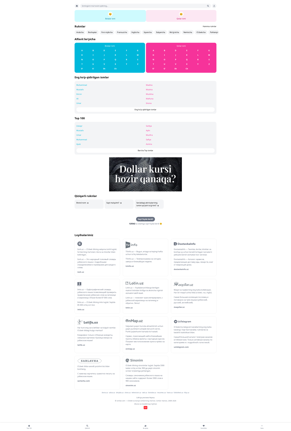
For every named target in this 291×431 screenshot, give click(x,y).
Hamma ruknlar (209, 26)
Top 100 (80, 118)
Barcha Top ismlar (145, 150)
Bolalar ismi (110, 46)
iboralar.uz (152, 392)
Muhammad (81, 85)
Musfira (149, 135)
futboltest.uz (178, 392)
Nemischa (187, 32)
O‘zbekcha (201, 32)
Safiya (148, 139)
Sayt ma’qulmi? (113, 203)
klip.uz (186, 392)
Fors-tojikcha (107, 32)
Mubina (149, 89)
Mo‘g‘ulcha (174, 32)
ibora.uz (105, 392)
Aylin (148, 130)
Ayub (78, 144)
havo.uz (170, 392)
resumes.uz (161, 392)
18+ (145, 407)
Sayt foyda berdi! (145, 219)
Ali (77, 98)
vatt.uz (144, 392)
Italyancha (160, 32)
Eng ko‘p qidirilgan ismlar (92, 77)
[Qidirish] (208, 6)
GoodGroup (146, 404)
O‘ (82, 68)
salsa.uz (112, 392)
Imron (79, 94)
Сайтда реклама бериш (145, 397)
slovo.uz (128, 392)
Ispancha (148, 32)
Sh (104, 68)
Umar (78, 103)
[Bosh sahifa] (77, 6)
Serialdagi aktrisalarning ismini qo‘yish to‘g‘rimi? (146, 204)
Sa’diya (149, 126)
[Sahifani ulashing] (214, 6)
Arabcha (80, 32)
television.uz (136, 392)
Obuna (136, 404)
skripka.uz (120, 392)
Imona (149, 103)
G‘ (93, 68)
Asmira (149, 144)
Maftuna (149, 98)
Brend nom (81, 203)
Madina (149, 85)
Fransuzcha (122, 32)
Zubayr (79, 126)
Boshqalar (92, 32)
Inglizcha (135, 32)
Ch (115, 68)
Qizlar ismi (181, 46)
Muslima (149, 94)
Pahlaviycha (215, 32)
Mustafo (80, 89)
